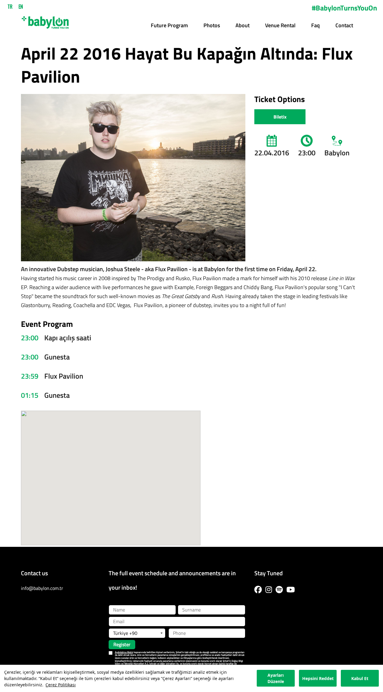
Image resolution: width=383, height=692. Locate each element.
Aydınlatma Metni (124, 652)
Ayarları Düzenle (276, 679)
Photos (211, 25)
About (242, 25)
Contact (344, 25)
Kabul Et (359, 678)
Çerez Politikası (60, 685)
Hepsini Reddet (318, 678)
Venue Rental (280, 25)
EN (21, 6)
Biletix (280, 116)
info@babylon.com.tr (42, 588)
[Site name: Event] (45, 20)
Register (121, 644)
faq (315, 25)
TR (10, 6)
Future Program (169, 25)
